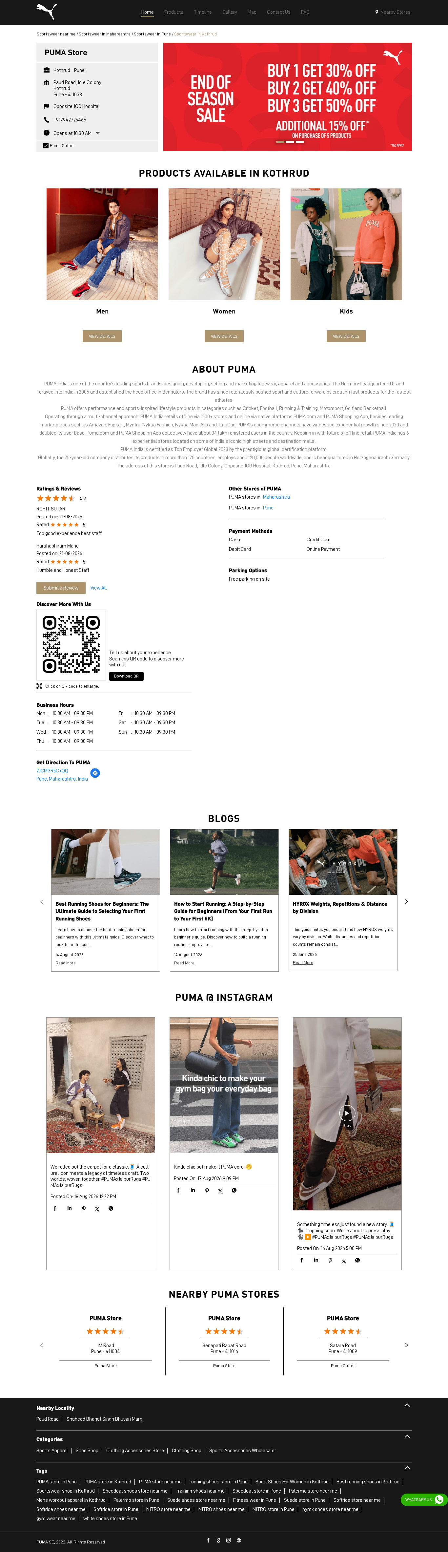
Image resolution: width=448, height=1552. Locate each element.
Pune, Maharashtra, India (62, 779)
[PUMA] (46, 12)
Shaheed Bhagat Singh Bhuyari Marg (104, 1419)
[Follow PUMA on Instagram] (229, 1540)
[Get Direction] (95, 776)
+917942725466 (69, 119)
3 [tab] (297, 142)
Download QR (126, 676)
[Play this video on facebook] (347, 1116)
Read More (65, 962)
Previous (41, 901)
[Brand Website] (239, 1540)
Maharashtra (276, 497)
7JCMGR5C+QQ (52, 770)
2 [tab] (287, 142)
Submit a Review (61, 588)
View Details (102, 336)
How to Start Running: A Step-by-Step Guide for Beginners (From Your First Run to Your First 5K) (223, 911)
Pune (268, 507)
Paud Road (47, 1419)
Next (406, 901)
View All (99, 588)
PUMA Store (106, 1318)
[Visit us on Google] (218, 1540)
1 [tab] (277, 142)
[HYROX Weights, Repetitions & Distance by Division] (343, 862)
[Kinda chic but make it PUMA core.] (224, 1086)
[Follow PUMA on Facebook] (208, 1540)
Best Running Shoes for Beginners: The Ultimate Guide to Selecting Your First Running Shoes (102, 911)
